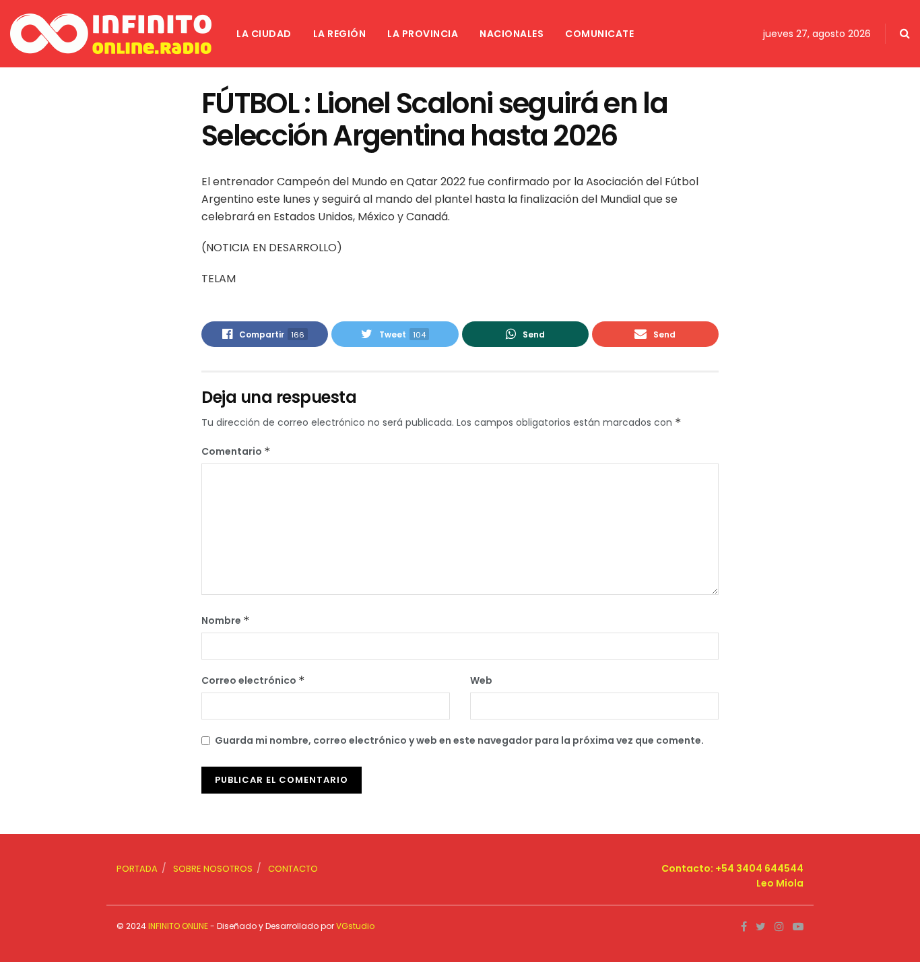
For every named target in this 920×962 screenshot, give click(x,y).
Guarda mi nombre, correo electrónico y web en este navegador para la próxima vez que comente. (459, 740)
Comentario (236, 451)
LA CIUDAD (264, 33)
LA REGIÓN (339, 33)
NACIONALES (512, 33)
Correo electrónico (253, 680)
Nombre (225, 620)
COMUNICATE (599, 33)
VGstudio (355, 926)
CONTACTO (293, 868)
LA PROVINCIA (422, 33)
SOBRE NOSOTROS (213, 868)
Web (481, 680)
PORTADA (137, 868)
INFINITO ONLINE (178, 926)
